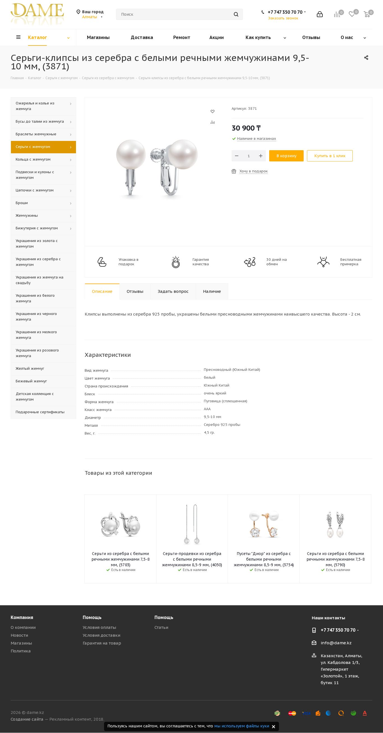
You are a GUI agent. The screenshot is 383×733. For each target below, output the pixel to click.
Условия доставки (101, 635)
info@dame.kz (336, 642)
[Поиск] (236, 14)
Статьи (161, 627)
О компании (23, 627)
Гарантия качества (201, 261)
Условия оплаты (99, 627)
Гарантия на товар (102, 643)
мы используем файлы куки (241, 726)
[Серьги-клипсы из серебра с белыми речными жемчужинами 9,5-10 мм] (157, 114)
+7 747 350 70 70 (285, 12)
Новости (19, 635)
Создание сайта (27, 719)
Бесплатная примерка (350, 261)
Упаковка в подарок (129, 261)
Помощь (92, 617)
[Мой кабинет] (320, 14)
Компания (22, 617)
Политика (21, 651)
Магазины (21, 643)
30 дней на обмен (276, 261)
